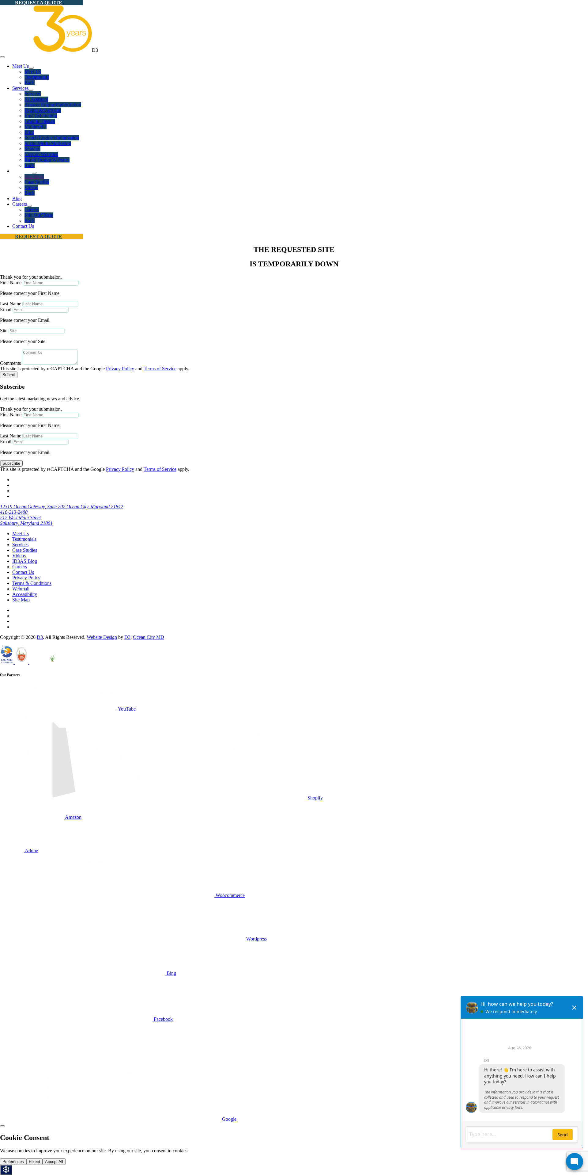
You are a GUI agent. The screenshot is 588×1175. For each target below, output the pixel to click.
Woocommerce (229, 895)
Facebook (163, 1019)
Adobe (31, 850)
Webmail (20, 588)
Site (3, 330)
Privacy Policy (120, 368)
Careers (19, 204)
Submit (8, 374)
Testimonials (36, 77)
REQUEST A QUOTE (38, 2)
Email (5, 309)
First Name (10, 282)
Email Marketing (40, 115)
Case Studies (36, 182)
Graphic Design (39, 121)
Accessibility (24, 594)
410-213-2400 (14, 512)
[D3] (46, 50)
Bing (170, 973)
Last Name (10, 303)
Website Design (102, 637)
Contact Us (23, 226)
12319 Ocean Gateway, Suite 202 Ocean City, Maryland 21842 (61, 506)
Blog (17, 198)
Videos (31, 187)
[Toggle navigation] (2, 57)
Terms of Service (160, 368)
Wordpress (256, 938)
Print (29, 132)
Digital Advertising (42, 110)
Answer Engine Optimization (52, 104)
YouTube (126, 708)
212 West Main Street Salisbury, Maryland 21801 (26, 520)
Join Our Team (38, 215)
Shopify (314, 797)
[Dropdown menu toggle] (31, 68)
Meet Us (20, 66)
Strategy (32, 148)
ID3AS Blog (24, 561)
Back (29, 82)
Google (228, 1119)
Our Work (34, 176)
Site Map (21, 599)
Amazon (72, 817)
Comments (10, 363)
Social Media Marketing (47, 143)
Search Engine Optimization (51, 137)
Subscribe (11, 463)
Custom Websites (41, 154)
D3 (40, 637)
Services (20, 88)
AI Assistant (36, 99)
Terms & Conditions (31, 583)
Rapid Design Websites (47, 159)
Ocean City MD (148, 637)
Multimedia (35, 126)
